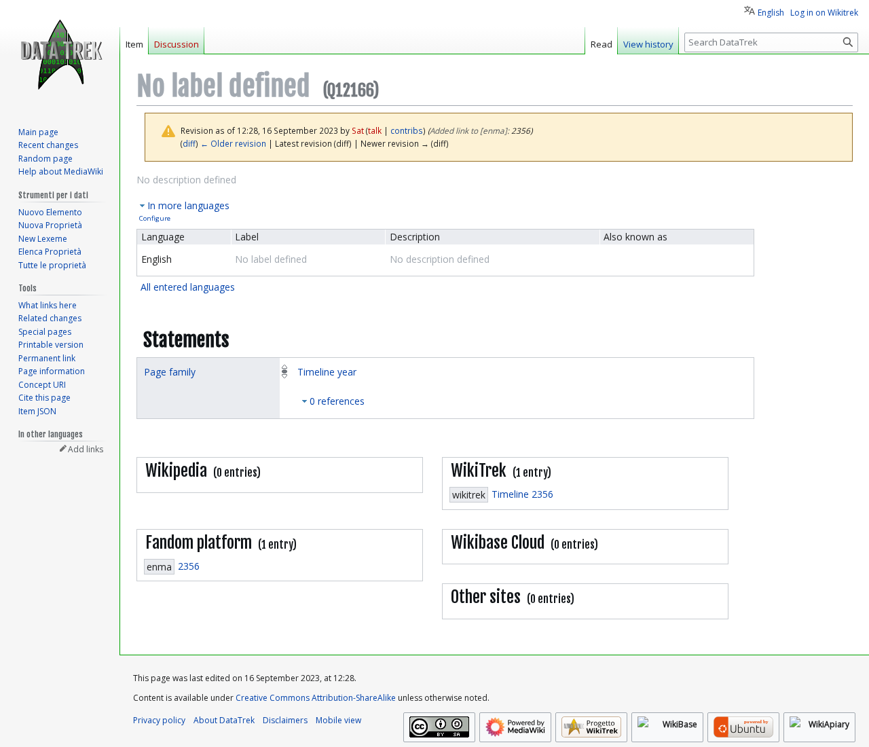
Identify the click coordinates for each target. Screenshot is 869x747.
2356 (189, 566)
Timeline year (326, 371)
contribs (406, 130)
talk (375, 130)
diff (189, 143)
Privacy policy (159, 720)
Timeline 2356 (522, 494)
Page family (170, 371)
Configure (154, 218)
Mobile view (338, 720)
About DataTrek (224, 720)
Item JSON (37, 411)
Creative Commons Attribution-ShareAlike (316, 698)
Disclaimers (285, 720)
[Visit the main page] (59, 54)
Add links (85, 449)
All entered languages (188, 286)
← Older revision (233, 143)
